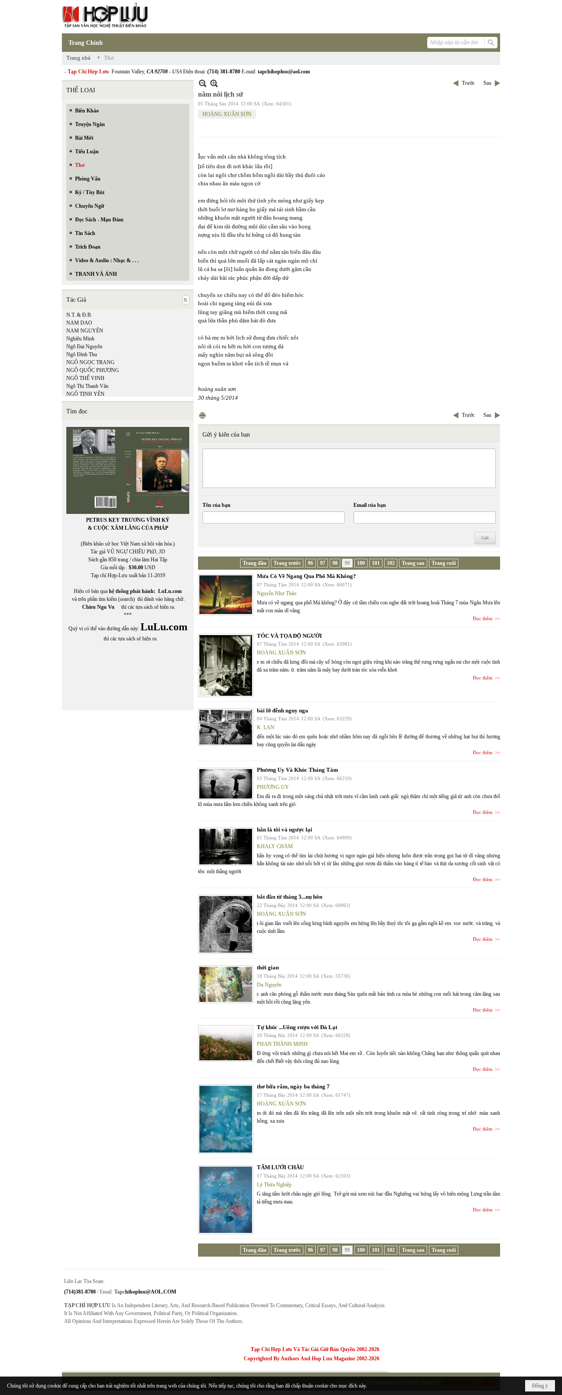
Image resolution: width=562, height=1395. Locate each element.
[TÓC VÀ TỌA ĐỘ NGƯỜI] (225, 665)
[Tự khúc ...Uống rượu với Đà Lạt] (225, 1043)
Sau (487, 83)
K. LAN (265, 727)
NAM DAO (79, 323)
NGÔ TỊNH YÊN (85, 394)
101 (376, 563)
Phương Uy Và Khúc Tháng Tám (297, 769)
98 (335, 563)
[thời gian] (225, 984)
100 (361, 563)
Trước (468, 83)
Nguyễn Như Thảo (276, 593)
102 (391, 563)
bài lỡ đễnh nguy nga (282, 710)
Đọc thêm (483, 618)
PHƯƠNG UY (273, 787)
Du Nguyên (269, 985)
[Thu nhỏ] (202, 83)
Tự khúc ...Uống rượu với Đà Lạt (297, 1027)
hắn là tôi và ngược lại (284, 829)
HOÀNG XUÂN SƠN (227, 114)
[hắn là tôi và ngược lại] (225, 846)
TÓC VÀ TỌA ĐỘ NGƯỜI (289, 635)
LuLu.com (170, 591)
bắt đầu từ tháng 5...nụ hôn (289, 896)
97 (322, 563)
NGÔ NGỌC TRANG (90, 362)
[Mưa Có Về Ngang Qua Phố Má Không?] (225, 594)
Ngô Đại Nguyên (84, 346)
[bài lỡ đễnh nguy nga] (225, 727)
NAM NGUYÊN (84, 331)
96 (310, 563)
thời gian (268, 967)
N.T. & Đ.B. (79, 315)
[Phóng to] (214, 83)
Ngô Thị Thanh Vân (87, 386)
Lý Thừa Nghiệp (274, 1185)
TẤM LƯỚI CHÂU (280, 1167)
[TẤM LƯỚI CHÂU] (225, 1200)
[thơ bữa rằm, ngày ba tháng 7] (225, 1119)
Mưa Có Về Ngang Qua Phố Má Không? (306, 576)
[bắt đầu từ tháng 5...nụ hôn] (225, 924)
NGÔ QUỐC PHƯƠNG (92, 370)
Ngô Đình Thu (81, 354)
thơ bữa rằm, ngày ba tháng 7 (293, 1086)
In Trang (202, 415)
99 (347, 563)
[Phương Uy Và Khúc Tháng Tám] (225, 784)
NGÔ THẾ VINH (85, 378)
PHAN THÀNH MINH (282, 1044)
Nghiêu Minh (80, 339)
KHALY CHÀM (275, 846)
